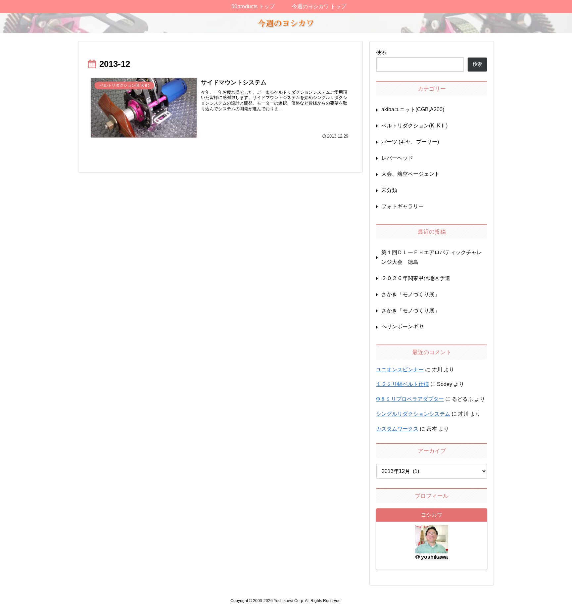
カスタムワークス (397, 429)
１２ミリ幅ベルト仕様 (402, 384)
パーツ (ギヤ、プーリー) (410, 142)
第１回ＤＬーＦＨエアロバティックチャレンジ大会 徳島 (431, 257)
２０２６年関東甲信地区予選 (416, 278)
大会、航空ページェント (410, 174)
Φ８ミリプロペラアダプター (410, 399)
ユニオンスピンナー (400, 369)
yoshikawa (434, 557)
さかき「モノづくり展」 (410, 294)
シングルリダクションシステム (413, 414)
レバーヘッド (397, 158)
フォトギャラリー (402, 206)
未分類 (389, 190)
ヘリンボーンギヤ (402, 326)
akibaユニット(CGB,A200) (412, 109)
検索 (381, 52)
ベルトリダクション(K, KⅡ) (414, 125)
